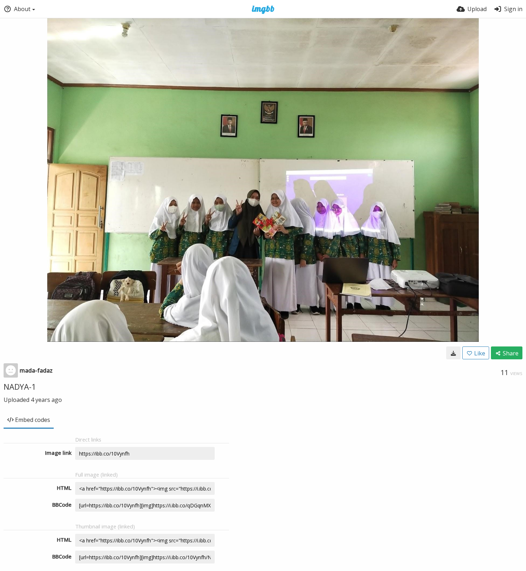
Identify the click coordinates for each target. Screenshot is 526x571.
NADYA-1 (20, 386)
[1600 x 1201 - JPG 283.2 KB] (453, 352)
